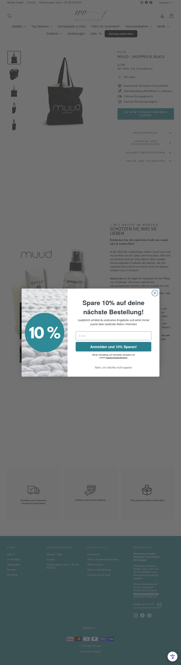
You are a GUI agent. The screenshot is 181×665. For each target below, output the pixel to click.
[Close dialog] (155, 293)
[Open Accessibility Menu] (172, 656)
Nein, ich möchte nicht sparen (113, 367)
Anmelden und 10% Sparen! (113, 346)
